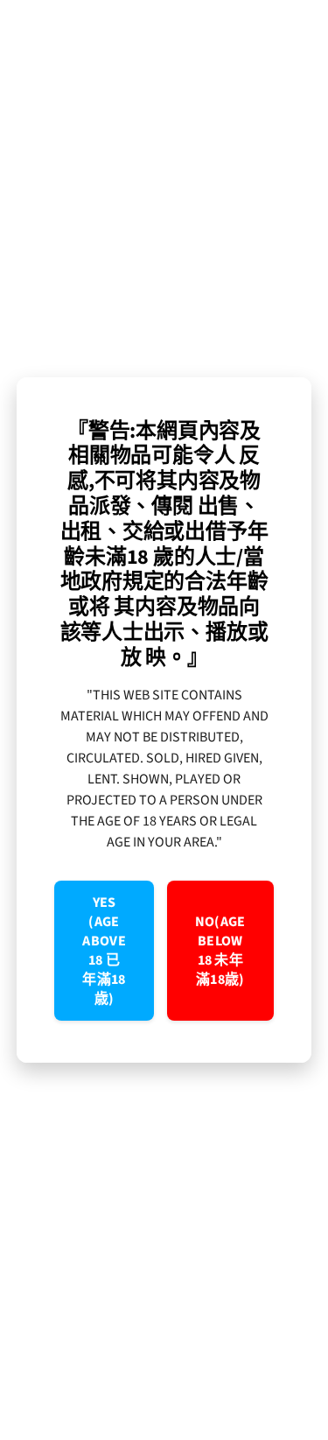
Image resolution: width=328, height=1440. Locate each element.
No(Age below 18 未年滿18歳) (220, 950)
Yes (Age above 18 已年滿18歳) (104, 950)
